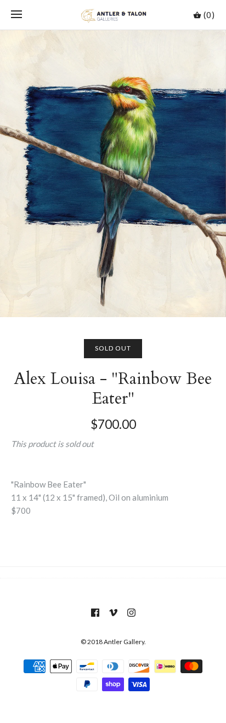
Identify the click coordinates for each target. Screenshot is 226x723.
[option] (113, 173)
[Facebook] (95, 613)
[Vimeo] (113, 613)
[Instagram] (131, 613)
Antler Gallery (124, 642)
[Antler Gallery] (113, 14)
